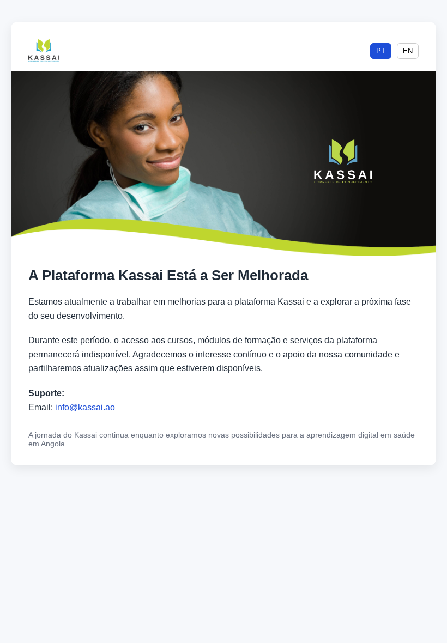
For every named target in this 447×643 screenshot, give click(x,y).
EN (408, 51)
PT (380, 51)
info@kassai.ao (85, 407)
